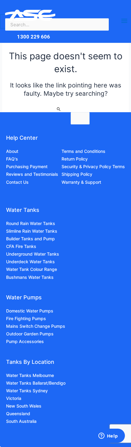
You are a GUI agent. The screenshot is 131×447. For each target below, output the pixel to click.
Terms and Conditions (83, 151)
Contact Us (17, 182)
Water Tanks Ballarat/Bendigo (36, 383)
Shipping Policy (77, 174)
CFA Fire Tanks (21, 246)
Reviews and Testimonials (32, 174)
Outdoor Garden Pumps (30, 333)
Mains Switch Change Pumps (35, 326)
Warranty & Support (81, 182)
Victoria (13, 398)
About (12, 151)
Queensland (18, 413)
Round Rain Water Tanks (30, 223)
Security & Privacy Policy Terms (93, 166)
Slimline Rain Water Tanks (31, 231)
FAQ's (12, 158)
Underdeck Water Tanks (30, 261)
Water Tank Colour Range (31, 269)
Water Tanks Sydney (27, 390)
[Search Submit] (59, 109)
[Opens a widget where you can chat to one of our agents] (108, 436)
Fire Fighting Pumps (26, 318)
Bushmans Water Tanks (30, 277)
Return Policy (75, 158)
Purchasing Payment (27, 166)
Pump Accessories (25, 341)
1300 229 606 (33, 37)
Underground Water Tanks (32, 254)
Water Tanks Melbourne (30, 375)
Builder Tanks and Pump (30, 238)
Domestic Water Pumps (29, 310)
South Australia (21, 421)
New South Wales (23, 405)
